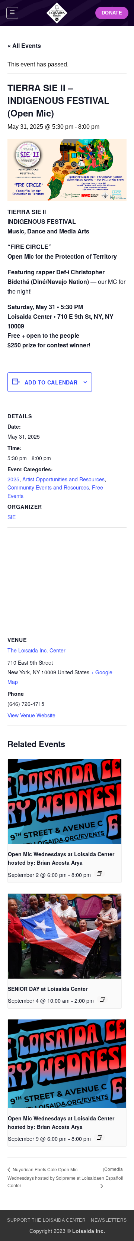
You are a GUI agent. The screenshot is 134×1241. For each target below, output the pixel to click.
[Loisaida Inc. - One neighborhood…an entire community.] (57, 13)
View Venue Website (31, 715)
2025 (13, 479)
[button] (12, 13)
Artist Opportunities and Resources (63, 479)
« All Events (24, 45)
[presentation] (64, 801)
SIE (11, 517)
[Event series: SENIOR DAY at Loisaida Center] (102, 999)
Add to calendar (51, 382)
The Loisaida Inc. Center (36, 650)
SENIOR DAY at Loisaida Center (47, 988)
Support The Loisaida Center (46, 1220)
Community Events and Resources (48, 487)
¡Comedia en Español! (111, 1173)
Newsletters (109, 1220)
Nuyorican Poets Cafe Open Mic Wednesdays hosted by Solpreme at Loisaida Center (53, 1177)
